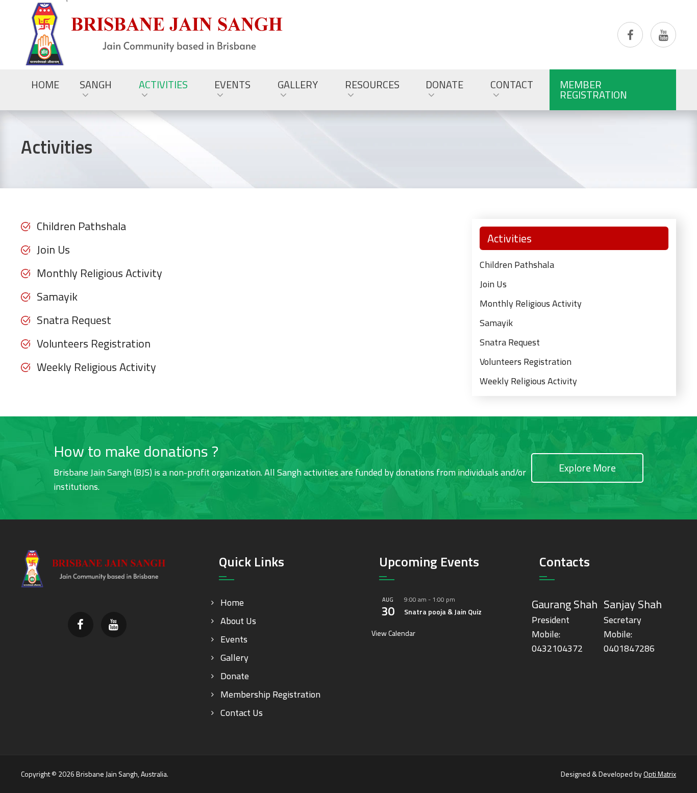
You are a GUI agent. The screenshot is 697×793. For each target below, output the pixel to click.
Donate (234, 676)
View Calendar (393, 633)
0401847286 (629, 648)
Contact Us (241, 713)
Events (233, 639)
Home (232, 602)
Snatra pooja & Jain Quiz (443, 611)
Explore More (587, 468)
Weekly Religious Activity (96, 367)
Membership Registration (270, 694)
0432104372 (557, 648)
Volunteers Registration (94, 343)
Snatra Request (74, 320)
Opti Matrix (659, 774)
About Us (238, 621)
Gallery (234, 657)
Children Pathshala (81, 226)
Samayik (57, 296)
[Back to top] (668, 764)
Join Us (53, 249)
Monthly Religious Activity (99, 273)
